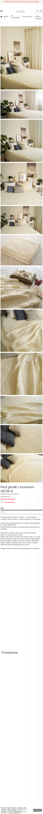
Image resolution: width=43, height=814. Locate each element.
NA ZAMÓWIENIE (15, 16)
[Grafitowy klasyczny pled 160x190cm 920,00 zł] (11, 716)
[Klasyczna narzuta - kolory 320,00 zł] (31, 716)
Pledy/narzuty (27, 16)
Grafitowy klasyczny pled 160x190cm (11, 739)
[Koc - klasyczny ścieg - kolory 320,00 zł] (31, 676)
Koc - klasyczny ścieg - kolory (32, 700)
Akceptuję (37, 810)
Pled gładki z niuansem (38, 16)
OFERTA (5, 16)
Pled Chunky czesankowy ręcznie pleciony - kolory (11, 700)
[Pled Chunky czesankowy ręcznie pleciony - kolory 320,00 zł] (11, 676)
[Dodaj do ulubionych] (1, 502)
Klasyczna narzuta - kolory (32, 739)
